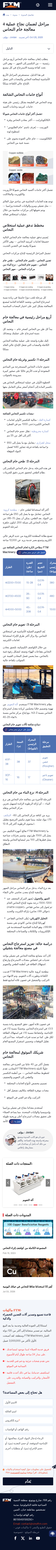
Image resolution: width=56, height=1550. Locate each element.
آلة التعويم (12, 704)
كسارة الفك (45, 420)
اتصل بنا (17, 1121)
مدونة (15, 15)
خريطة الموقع (32, 1532)
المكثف (7, 815)
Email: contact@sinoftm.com (30, 1524)
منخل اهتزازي (43, 442)
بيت (7, 15)
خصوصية (18, 1532)
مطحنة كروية (10, 509)
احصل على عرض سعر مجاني (33, 552)
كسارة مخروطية (40, 431)
